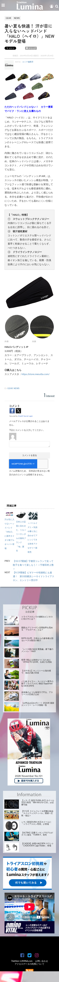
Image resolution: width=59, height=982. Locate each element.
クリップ (32, 48)
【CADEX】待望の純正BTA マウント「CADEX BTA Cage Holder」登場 (37, 845)
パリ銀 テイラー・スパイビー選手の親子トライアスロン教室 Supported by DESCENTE (37, 684)
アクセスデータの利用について (29, 964)
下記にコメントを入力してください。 (27, 430)
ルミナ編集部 (27, 62)
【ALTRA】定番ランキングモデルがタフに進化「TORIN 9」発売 (37, 834)
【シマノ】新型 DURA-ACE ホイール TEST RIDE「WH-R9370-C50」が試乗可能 (37, 803)
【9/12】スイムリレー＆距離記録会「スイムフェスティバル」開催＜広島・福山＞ (37, 813)
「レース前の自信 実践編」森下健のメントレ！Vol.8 (37, 650)
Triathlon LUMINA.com (22, 961)
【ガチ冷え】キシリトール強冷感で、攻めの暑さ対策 (36, 672)
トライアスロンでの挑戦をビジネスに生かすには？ (37, 618)
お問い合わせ (41, 961)
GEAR (10, 389)
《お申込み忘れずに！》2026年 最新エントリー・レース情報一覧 (37, 704)
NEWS (16, 389)
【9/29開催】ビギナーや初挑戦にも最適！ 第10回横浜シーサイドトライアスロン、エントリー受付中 (33, 576)
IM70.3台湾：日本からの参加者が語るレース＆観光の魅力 (37, 639)
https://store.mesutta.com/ (35, 374)
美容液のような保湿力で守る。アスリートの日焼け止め (37, 693)
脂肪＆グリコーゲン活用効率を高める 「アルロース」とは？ (37, 629)
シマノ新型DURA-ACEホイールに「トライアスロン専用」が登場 (36, 823)
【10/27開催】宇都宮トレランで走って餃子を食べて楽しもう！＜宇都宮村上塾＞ (33, 565)
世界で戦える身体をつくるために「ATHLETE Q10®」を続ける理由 (36, 661)
